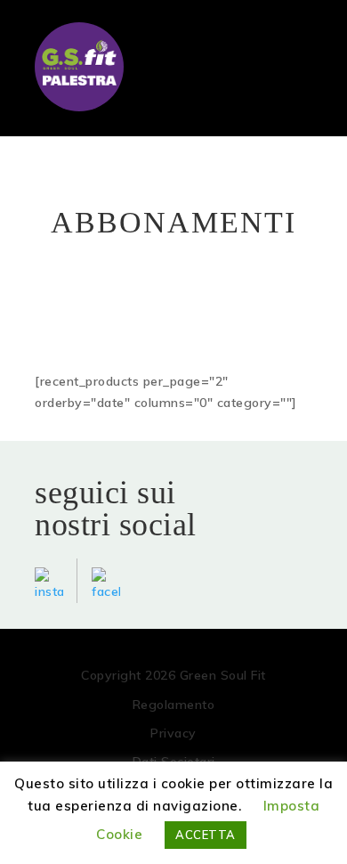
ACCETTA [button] (205, 834)
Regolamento (174, 705)
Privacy (173, 733)
